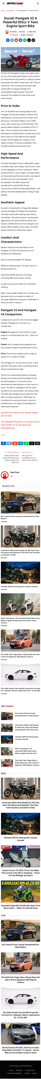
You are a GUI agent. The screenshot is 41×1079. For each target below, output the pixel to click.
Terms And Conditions (14, 1073)
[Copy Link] (33, 40)
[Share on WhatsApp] (25, 40)
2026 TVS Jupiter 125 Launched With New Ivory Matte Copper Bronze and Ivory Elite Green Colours (20, 620)
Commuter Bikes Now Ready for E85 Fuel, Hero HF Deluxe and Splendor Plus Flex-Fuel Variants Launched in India (20, 552)
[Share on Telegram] (20, 40)
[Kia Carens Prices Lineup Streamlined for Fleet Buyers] (20, 502)
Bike (3, 435)
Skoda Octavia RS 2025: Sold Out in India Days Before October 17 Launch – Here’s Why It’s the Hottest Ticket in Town (20, 1050)
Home (3, 10)
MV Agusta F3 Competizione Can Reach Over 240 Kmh (30, 458)
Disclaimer (19, 1070)
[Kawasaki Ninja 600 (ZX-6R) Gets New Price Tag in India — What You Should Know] (20, 891)
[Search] (38, 3)
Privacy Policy (29, 1070)
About (34, 1073)
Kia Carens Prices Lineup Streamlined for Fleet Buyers (27, 714)
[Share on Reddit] (16, 40)
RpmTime (14, 32)
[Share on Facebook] (8, 40)
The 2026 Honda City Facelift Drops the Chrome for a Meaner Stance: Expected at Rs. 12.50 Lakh (20, 689)
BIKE (3, 773)
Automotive (10, 10)
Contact (27, 1073)
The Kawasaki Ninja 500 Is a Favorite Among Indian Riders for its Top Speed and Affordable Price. (20, 424)
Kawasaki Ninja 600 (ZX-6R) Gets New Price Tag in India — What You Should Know (20, 906)
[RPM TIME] (15, 3)
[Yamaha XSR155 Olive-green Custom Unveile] (20, 573)
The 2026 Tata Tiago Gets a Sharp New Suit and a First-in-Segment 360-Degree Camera (20, 655)
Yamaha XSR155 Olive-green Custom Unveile (19, 586)
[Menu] (4, 3)
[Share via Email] (29, 40)
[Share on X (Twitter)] (12, 40)
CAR (3, 915)
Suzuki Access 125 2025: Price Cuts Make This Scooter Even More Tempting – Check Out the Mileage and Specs (20, 873)
